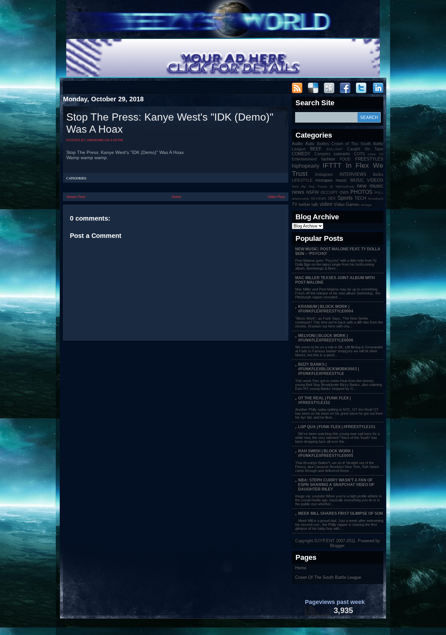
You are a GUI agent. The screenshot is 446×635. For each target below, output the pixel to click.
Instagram (324, 174)
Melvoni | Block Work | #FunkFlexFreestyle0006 (325, 338)
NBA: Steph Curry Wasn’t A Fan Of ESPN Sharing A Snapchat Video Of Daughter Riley (336, 485)
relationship (300, 198)
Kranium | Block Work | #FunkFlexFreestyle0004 (325, 308)
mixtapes (324, 180)
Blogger (337, 545)
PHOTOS (361, 192)
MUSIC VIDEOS (367, 180)
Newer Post (76, 197)
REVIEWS (318, 198)
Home (176, 197)
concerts (342, 153)
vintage (366, 205)
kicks (378, 174)
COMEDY (301, 153)
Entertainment (304, 159)
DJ (381, 154)
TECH (360, 198)
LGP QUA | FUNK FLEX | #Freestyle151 (336, 427)
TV (294, 204)
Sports (345, 198)
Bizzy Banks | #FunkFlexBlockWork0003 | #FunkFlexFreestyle (328, 369)
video (326, 204)
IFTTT (332, 165)
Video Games (346, 204)
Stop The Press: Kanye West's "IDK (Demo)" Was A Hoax (169, 123)
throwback (375, 198)
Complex (322, 154)
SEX (332, 198)
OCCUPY (329, 192)
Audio (297, 143)
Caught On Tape (365, 149)
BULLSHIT (334, 149)
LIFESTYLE (302, 180)
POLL (378, 192)
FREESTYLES (369, 159)
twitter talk (308, 204)
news (298, 192)
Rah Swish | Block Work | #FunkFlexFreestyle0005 (325, 453)
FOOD (345, 159)
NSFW (312, 192)
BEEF (316, 148)
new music (370, 186)
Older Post (276, 197)
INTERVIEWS (353, 174)
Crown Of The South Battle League (328, 577)
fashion (328, 159)
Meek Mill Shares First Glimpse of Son (340, 513)
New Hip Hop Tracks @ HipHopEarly (323, 186)
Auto (309, 143)
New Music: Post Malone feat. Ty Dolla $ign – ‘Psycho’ (337, 251)
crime (372, 154)
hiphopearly (305, 166)
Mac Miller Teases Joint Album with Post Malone (335, 280)
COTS (359, 154)
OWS (344, 192)
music (341, 180)
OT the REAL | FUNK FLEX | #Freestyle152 (324, 400)
